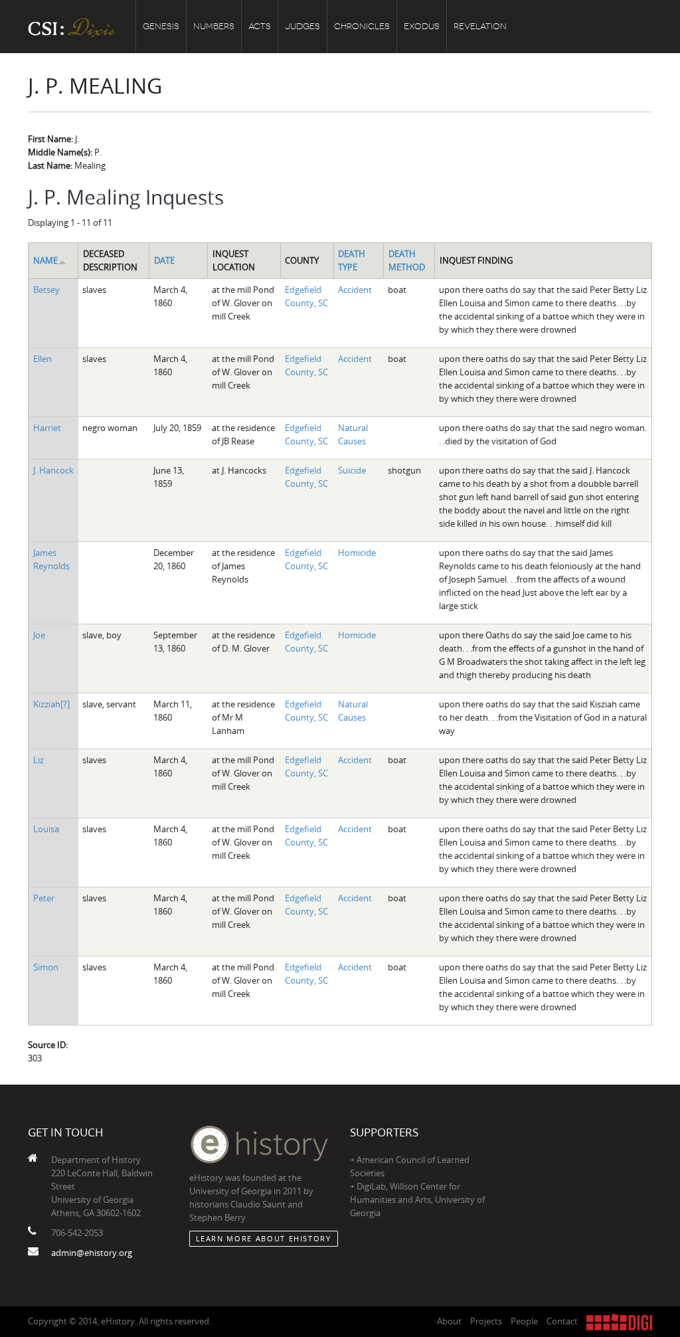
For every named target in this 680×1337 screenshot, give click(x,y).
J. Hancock (53, 470)
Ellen (42, 359)
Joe (39, 635)
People (524, 1321)
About (449, 1321)
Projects (486, 1321)
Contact (562, 1321)
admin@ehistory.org (91, 1253)
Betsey (46, 290)
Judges (302, 26)
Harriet (47, 428)
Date (164, 260)
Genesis (161, 26)
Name (45, 260)
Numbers (213, 26)
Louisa (46, 829)
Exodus (422, 26)
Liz (38, 760)
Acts (259, 26)
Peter (43, 898)
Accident (355, 290)
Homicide (357, 553)
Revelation (480, 26)
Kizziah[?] (51, 704)
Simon (45, 967)
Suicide (352, 470)
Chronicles (362, 26)
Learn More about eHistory (263, 1238)
